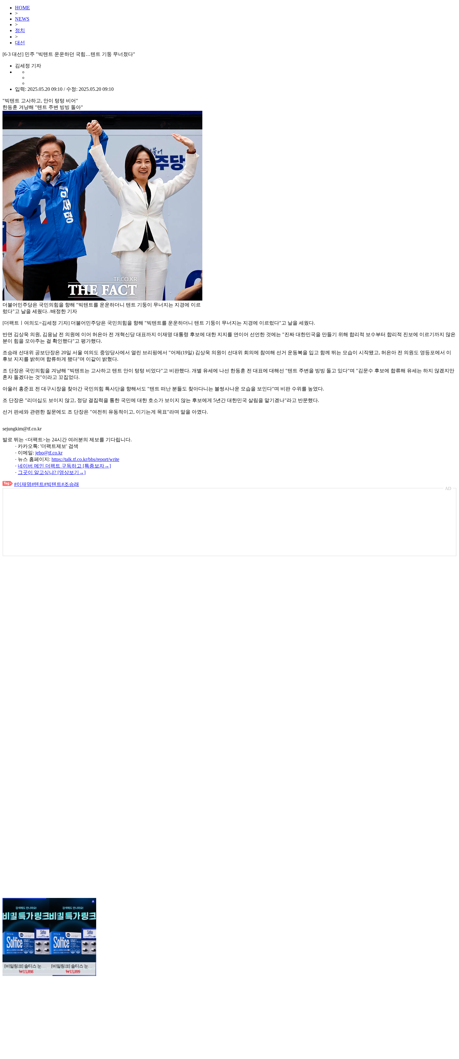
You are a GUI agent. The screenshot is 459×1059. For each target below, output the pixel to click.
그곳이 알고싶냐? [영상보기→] (52, 472)
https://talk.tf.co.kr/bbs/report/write (85, 459)
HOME (22, 7)
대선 (20, 42)
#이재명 (23, 484)
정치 (20, 30)
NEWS (22, 19)
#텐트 (38, 484)
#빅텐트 (53, 484)
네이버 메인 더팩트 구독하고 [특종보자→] (64, 465)
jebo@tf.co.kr (48, 452)
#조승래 (70, 484)
